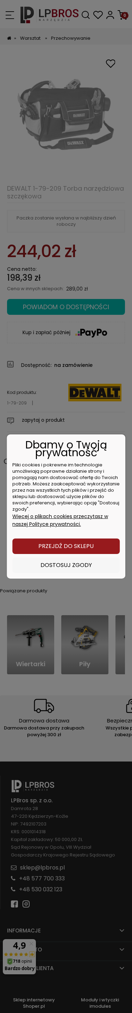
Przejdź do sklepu (66, 546)
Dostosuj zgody (66, 565)
